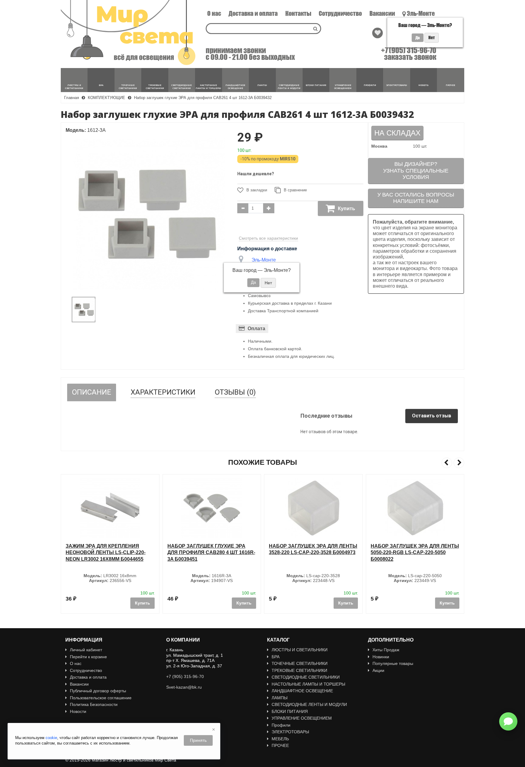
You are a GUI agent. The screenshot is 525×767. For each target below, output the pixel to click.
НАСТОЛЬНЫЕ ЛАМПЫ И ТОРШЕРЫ (308, 684)
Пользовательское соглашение (101, 697)
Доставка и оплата (253, 13)
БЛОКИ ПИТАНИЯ (290, 711)
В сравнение (295, 190)
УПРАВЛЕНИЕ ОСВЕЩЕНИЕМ (302, 718)
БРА (276, 656)
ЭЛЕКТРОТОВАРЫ (290, 731)
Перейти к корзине (88, 656)
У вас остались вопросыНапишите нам (415, 198)
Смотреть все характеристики (268, 238)
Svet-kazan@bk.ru (184, 687)
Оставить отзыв (431, 416)
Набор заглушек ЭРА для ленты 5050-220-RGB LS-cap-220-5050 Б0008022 (415, 552)
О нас (214, 13)
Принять (198, 740)
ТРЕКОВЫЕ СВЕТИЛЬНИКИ (299, 670)
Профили (281, 725)
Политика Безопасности (94, 704)
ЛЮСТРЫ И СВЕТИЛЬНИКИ (300, 649)
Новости (78, 711)
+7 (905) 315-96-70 (408, 50)
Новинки (380, 656)
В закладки (256, 190)
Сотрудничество (340, 13)
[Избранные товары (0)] (377, 33)
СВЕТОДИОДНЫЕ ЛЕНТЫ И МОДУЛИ (309, 704)
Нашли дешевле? (255, 173)
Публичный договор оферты (98, 690)
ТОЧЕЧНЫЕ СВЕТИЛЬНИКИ (300, 663)
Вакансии (382, 13)
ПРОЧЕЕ (280, 745)
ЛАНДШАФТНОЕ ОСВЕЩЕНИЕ (302, 690)
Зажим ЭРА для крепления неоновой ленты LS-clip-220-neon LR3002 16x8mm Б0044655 (106, 552)
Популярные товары (392, 663)
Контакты (298, 13)
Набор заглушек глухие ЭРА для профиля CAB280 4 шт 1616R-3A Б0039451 (211, 552)
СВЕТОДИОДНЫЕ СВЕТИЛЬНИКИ (306, 677)
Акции (378, 670)
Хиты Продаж (385, 649)
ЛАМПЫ (279, 697)
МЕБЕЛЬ (280, 738)
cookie (51, 737)
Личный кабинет (86, 649)
